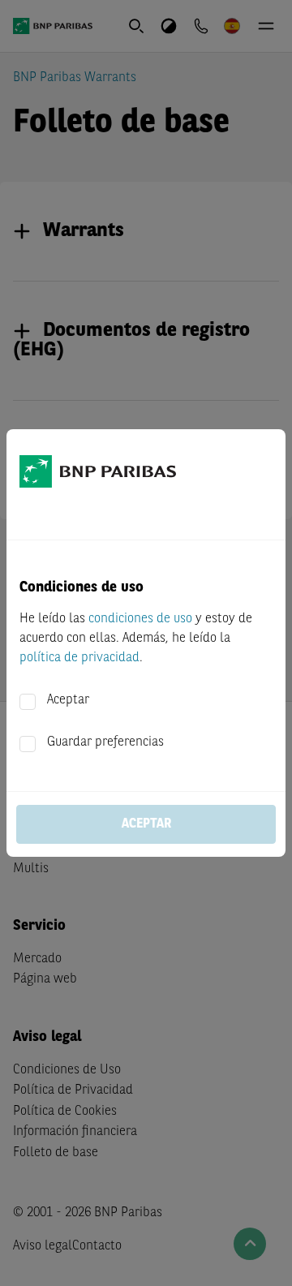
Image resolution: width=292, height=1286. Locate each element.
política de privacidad (79, 658)
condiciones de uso (140, 619)
